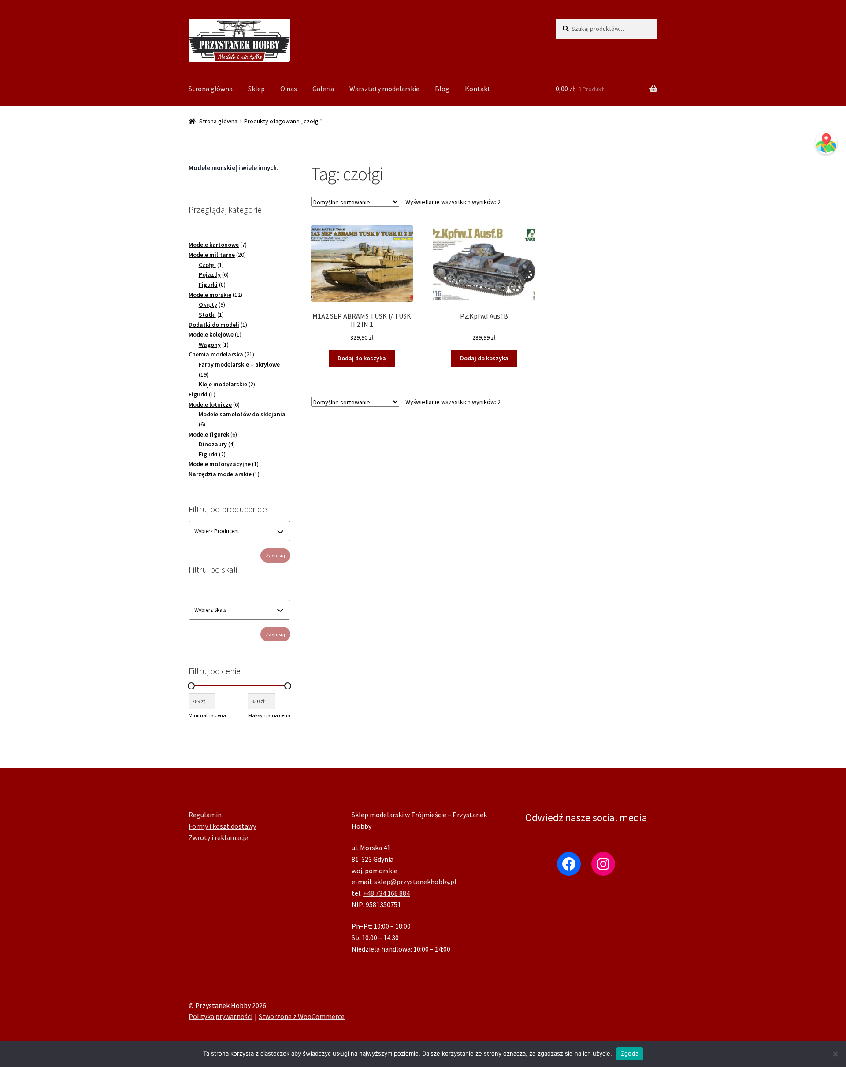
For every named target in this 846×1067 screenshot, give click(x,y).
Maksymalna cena (269, 715)
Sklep (256, 88)
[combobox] (235, 531)
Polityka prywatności (220, 1016)
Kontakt (477, 88)
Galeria (323, 88)
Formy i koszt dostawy (222, 826)
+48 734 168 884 (386, 893)
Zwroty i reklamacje (218, 837)
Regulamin (205, 814)
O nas (288, 88)
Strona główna (211, 88)
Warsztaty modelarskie (384, 88)
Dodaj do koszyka (362, 358)
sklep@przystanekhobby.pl (415, 881)
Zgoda (629, 1053)
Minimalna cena (207, 715)
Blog (442, 88)
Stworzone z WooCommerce (302, 1016)
